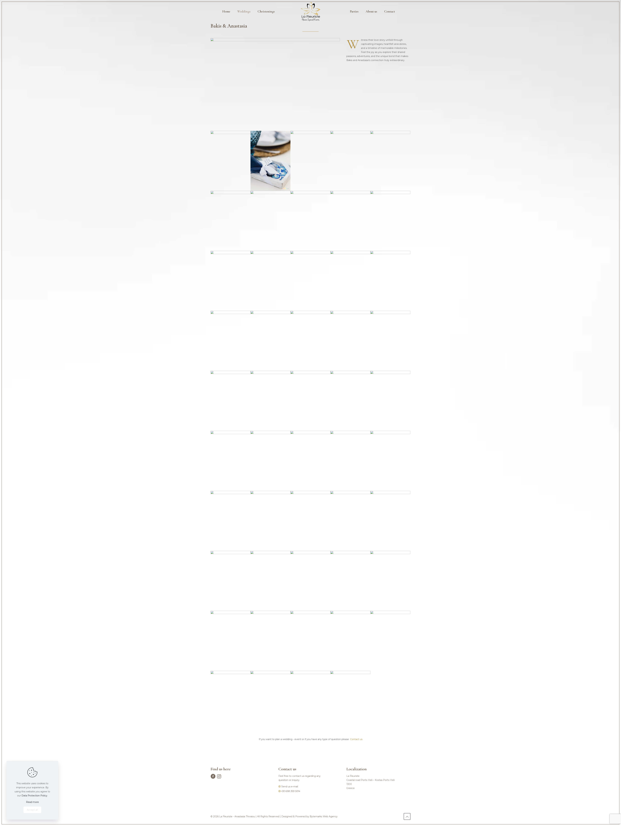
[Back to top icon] (407, 816)
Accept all (32, 809)
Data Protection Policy (34, 795)
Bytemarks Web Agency (324, 816)
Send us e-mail (289, 786)
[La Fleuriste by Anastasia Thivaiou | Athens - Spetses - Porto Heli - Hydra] (311, 11)
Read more (32, 802)
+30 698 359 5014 (290, 791)
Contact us (356, 739)
